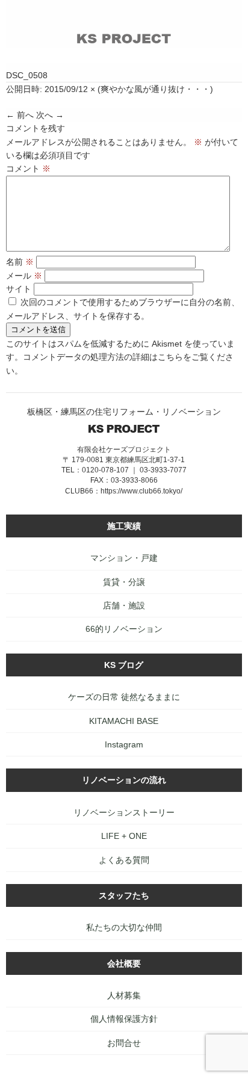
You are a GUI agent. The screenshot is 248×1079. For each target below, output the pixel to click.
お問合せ (124, 1043)
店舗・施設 (124, 605)
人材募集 (124, 995)
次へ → (50, 115)
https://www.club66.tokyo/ (141, 491)
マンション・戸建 (124, 558)
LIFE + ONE (124, 836)
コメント (28, 168)
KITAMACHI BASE (123, 721)
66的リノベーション (124, 629)
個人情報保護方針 (124, 1019)
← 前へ (20, 115)
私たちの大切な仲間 (124, 927)
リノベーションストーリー (124, 812)
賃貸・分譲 (124, 582)
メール (24, 275)
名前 (20, 262)
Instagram (124, 744)
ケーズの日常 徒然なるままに (124, 697)
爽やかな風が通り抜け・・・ (155, 89)
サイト (18, 289)
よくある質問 (124, 860)
